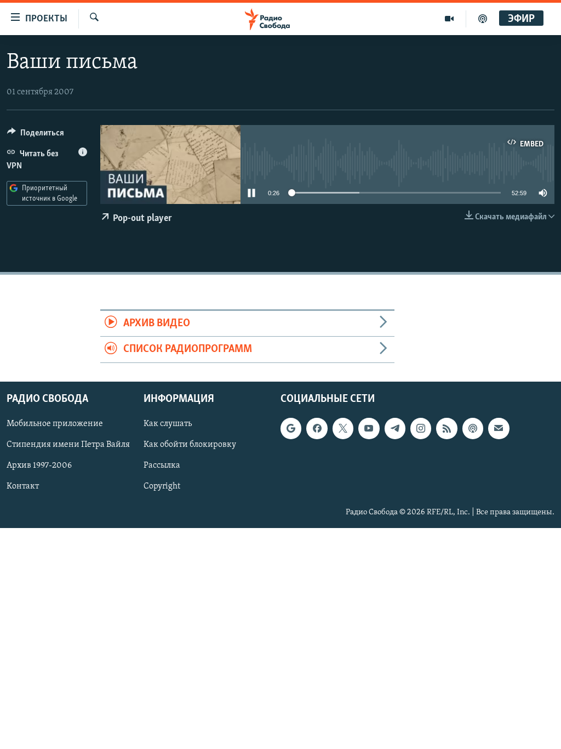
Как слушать (168, 423)
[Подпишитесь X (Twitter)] (343, 428)
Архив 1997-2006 (39, 465)
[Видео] (449, 18)
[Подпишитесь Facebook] (316, 428)
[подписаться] (498, 428)
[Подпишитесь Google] (290, 428)
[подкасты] (482, 18)
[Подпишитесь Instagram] (420, 428)
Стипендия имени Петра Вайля (68, 444)
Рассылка (162, 465)
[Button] (35, 135)
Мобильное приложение (55, 423)
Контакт (23, 486)
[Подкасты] (472, 428)
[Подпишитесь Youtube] (368, 428)
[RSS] (446, 428)
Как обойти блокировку (190, 444)
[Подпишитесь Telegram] (395, 428)
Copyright (162, 486)
